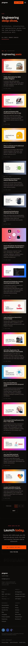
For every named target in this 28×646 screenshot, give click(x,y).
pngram (5, 2)
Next (14, 510)
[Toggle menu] (25, 2)
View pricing (14, 552)
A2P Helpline (18, 598)
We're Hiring (18, 614)
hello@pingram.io (6, 578)
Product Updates (6, 616)
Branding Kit (18, 619)
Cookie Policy (22, 642)
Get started (18, 2)
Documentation (5, 605)
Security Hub (5, 609)
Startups (17, 609)
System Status (5, 607)
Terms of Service (14, 642)
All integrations (18, 591)
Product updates (13, 37)
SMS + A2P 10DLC (6, 594)
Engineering (5, 39)
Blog (3, 612)
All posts (5, 37)
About (16, 605)
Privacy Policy (5, 642)
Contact (17, 612)
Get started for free (14, 547)
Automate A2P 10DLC (20, 596)
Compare (4, 621)
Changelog (4, 614)
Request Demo (18, 616)
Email (3, 591)
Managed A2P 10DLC (20, 594)
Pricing (16, 607)
